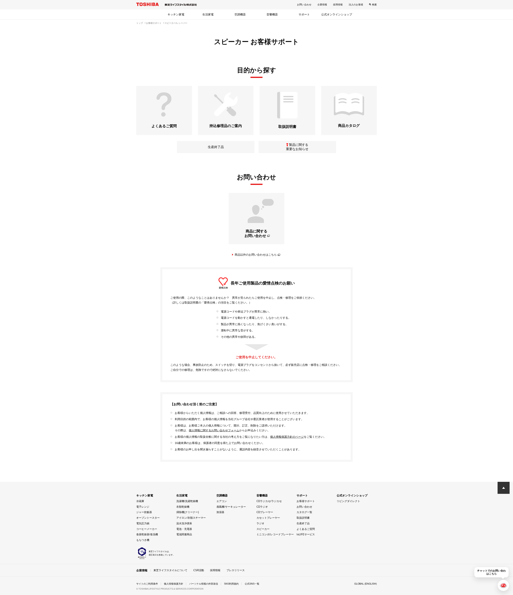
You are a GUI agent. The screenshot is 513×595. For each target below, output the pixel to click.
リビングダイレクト (348, 501)
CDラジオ (262, 506)
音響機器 (272, 14)
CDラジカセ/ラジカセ (269, 501)
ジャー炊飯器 (144, 512)
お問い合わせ (304, 4)
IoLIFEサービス (306, 534)
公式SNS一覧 (252, 583)
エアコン (221, 501)
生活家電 (208, 14)
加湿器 (220, 512)
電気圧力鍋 (142, 523)
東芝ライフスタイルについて (170, 570)
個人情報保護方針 (173, 583)
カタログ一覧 (304, 512)
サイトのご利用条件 (147, 583)
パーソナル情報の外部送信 (203, 583)
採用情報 (338, 4)
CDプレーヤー (264, 512)
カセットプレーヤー (268, 517)
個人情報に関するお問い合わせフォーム (214, 430)
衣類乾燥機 (182, 506)
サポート (304, 14)
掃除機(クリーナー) (187, 512)
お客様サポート (306, 501)
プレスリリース (235, 570)
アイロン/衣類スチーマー (191, 517)
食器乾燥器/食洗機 (147, 534)
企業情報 (322, 4)
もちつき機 (142, 540)
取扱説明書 (303, 517)
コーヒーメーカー (146, 528)
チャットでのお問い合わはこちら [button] (491, 572)
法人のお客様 (356, 4)
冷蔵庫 (140, 501)
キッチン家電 (176, 14)
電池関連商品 (184, 534)
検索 (374, 4)
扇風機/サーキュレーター (231, 506)
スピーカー (263, 528)
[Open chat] (503, 585)
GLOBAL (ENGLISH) (365, 583)
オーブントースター (148, 517)
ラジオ (260, 523)
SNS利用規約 (231, 583)
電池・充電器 (184, 528)
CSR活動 (198, 570)
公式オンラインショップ (336, 14)
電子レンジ (142, 506)
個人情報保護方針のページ (287, 436)
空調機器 (240, 14)
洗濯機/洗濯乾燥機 (187, 501)
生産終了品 (303, 523)
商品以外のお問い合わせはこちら (256, 254)
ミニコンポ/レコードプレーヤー (275, 534)
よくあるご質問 (306, 528)
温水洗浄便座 (184, 523)
